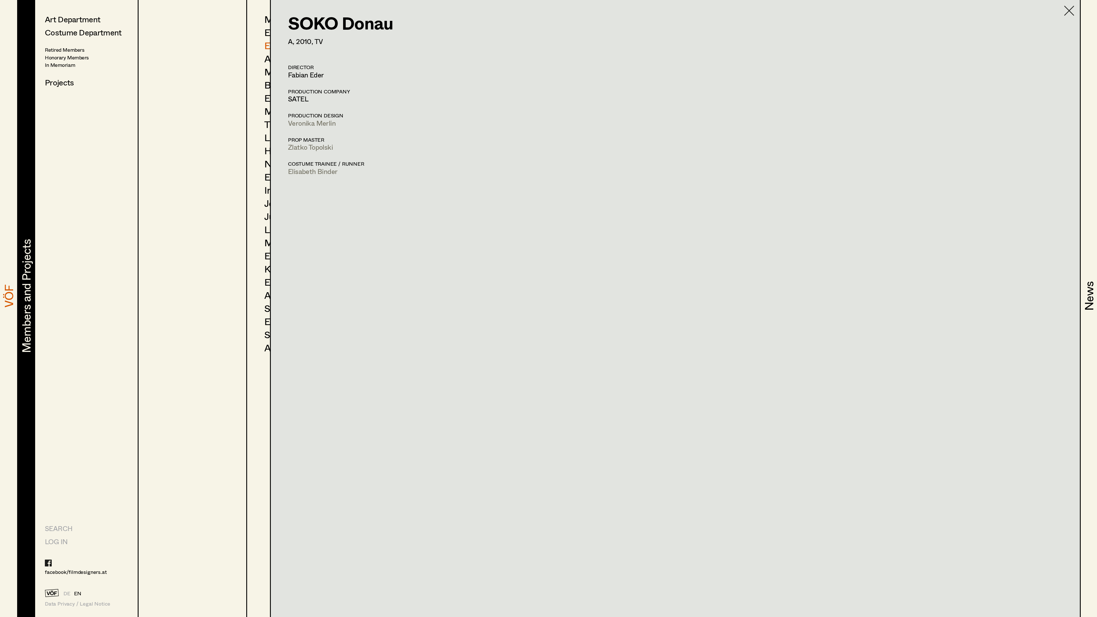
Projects (59, 82)
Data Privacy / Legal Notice (77, 603)
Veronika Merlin (312, 123)
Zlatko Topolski (310, 147)
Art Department (72, 19)
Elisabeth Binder (312, 171)
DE (67, 593)
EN (78, 593)
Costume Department (83, 32)
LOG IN (56, 541)
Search (58, 528)
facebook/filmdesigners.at (76, 572)
